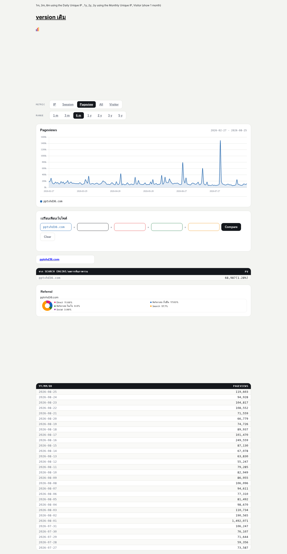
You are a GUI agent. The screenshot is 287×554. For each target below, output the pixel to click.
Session (68, 104)
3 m (67, 115)
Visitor (114, 104)
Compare (231, 227)
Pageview (86, 104)
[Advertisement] (143, 64)
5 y (120, 115)
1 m (55, 115)
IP (54, 104)
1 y (89, 115)
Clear (47, 236)
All (101, 104)
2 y (100, 115)
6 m (78, 115)
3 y (110, 115)
